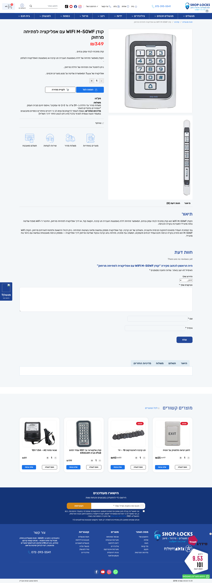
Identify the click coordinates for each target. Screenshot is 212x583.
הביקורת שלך (186, 285)
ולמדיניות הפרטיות (118, 516)
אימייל (189, 328)
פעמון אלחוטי (113, 555)
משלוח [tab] (160, 363)
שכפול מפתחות (112, 537)
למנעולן (46, 16)
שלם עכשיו (162, 467)
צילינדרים (139, 16)
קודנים (176, 22)
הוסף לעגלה (182, 467)
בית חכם (25, 16)
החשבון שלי (143, 537)
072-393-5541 (41, 552)
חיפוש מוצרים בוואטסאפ (194, 576)
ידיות (119, 16)
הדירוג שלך (187, 276)
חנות (146, 543)
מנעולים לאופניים (82, 543)
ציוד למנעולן (84, 549)
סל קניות (144, 546)
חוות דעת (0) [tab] (173, 203)
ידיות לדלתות (113, 543)
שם (190, 318)
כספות (66, 16)
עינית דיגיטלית (113, 552)
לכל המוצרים (151, 408)
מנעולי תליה (84, 546)
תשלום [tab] (172, 363)
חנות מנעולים (187, 22)
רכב (102, 16)
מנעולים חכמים (165, 16)
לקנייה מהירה (58, 89)
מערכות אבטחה (112, 540)
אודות (146, 540)
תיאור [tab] (187, 203)
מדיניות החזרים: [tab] (142, 363)
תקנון (146, 549)
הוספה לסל (88, 89)
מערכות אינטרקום (111, 549)
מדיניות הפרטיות (141, 552)
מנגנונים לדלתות (82, 540)
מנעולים (190, 16)
